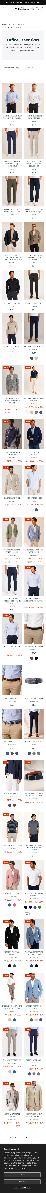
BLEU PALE (27, 1020)
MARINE (30, 907)
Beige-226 (31, 412)
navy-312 (41, 412)
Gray (38, 1074)
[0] (37, 8)
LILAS (35, 907)
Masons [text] (34, 404)
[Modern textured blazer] (12, 934)
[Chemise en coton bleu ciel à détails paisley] (12, 98)
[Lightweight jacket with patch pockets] (34, 1096)
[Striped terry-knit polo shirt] (12, 434)
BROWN (14, 805)
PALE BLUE (36, 510)
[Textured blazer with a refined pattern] (34, 934)
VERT (39, 907)
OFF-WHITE (31, 510)
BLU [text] (34, 604)
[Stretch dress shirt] (12, 285)
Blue (29, 1074)
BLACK (10, 966)
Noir (36, 966)
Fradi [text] (34, 501)
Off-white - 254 (27, 412)
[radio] (15, 75)
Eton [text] (12, 121)
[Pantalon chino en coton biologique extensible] (12, 143)
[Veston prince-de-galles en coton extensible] (34, 237)
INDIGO (14, 1020)
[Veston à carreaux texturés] (12, 1096)
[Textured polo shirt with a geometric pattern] (34, 827)
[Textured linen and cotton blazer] (12, 532)
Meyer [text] (12, 169)
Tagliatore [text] (12, 406)
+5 (27, 914)
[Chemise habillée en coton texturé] (34, 98)
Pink (14, 905)
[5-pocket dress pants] (12, 1042)
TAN (10, 1020)
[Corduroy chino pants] (34, 328)
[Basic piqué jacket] (12, 480)
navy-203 (17, 753)
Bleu (31, 966)
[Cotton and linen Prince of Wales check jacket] (12, 380)
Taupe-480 (36, 412)
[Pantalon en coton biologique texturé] (12, 191)
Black (36, 658)
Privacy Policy (20, 1168)
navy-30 (29, 753)
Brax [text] (12, 1011)
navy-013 (31, 358)
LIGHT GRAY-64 (38, 753)
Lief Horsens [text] (12, 896)
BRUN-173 (12, 753)
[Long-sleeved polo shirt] (12, 328)
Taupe (34, 1074)
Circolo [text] (12, 262)
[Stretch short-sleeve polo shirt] (34, 875)
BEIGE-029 (36, 358)
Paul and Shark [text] (33, 306)
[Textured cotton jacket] (34, 434)
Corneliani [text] (12, 1063)
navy (10, 805)
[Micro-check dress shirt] (12, 628)
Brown (31, 658)
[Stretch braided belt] (34, 680)
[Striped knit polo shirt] (12, 827)
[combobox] (12, 68)
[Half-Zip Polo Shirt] (34, 480)
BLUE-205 (7, 753)
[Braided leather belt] (34, 628)
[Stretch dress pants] (34, 285)
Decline (22, 1181)
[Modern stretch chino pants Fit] (34, 380)
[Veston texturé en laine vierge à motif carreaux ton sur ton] (12, 237)
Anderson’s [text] (34, 649)
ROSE (36, 1020)
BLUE (10, 905)
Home (5, 24)
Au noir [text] (12, 606)
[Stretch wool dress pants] (34, 1042)
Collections (17, 24)
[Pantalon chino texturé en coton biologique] (34, 143)
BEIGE (10, 1072)
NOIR (26, 907)
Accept (22, 1174)
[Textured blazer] (12, 875)
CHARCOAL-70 (34, 753)
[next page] (42, 1137)
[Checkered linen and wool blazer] (34, 532)
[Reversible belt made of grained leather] (34, 775)
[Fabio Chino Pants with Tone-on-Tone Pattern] (12, 988)
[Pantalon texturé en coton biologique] (34, 191)
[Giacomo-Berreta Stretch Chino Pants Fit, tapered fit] (12, 580)
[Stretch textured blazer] (34, 988)
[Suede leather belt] (12, 775)
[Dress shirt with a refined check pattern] (34, 580)
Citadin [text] (33, 745)
